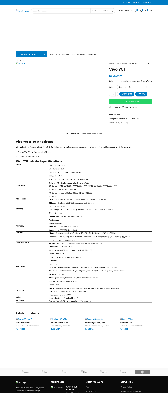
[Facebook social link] (124, 2)
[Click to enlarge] (20, 60)
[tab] (72, 132)
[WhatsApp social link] (124, 122)
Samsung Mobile (102, 326)
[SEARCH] (112, 11)
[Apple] (142, 372)
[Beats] (123, 372)
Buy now (141, 94)
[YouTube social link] (129, 2)
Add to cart (127, 94)
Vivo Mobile (134, 63)
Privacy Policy (126, 387)
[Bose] (64, 372)
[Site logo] (22, 11)
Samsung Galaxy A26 (95, 322)
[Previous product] (146, 63)
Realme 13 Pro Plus (59, 322)
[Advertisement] (84, 34)
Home (111, 63)
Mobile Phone (121, 63)
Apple (88, 387)
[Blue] (84, 372)
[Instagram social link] (126, 2)
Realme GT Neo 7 (24, 322)
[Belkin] (103, 372)
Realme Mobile (33, 326)
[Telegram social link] (127, 122)
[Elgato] (45, 372)
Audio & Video (91, 391)
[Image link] (21, 382)
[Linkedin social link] (121, 122)
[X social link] (118, 122)
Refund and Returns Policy (131, 391)
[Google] (25, 372)
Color (111, 87)
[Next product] (151, 63)
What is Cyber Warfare (72, 388)
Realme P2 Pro (126, 322)
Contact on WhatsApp (130, 101)
